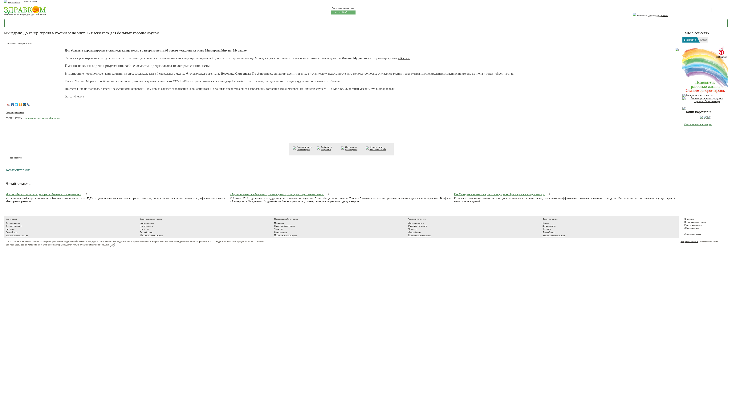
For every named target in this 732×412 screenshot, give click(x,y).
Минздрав (54, 118)
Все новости (16, 158)
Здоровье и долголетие (151, 219)
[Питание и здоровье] (705, 118)
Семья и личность (417, 219)
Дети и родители (416, 223)
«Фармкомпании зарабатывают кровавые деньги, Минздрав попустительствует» (277, 194)
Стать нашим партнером (698, 124)
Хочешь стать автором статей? (378, 148)
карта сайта (14, 2)
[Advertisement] (34, 69)
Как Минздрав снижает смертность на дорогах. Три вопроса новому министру (499, 194)
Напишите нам (30, 1)
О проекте (689, 219)
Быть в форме (147, 223)
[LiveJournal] (28, 104)
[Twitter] (16, 104)
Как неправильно (14, 226)
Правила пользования (695, 222)
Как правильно (13, 223)
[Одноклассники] (20, 104)
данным (219, 89)
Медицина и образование (286, 219)
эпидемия (30, 118)
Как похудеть (146, 226)
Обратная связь (692, 228)
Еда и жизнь (11, 219)
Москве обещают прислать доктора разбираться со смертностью (43, 194)
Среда (546, 223)
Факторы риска (550, 219)
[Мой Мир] (24, 104)
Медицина (279, 223)
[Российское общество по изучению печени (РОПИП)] (701, 118)
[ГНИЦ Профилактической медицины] (708, 118)
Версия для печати (15, 112)
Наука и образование (284, 226)
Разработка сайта (689, 241)
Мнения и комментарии (17, 235)
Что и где (10, 229)
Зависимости (549, 226)
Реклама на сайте (693, 225)
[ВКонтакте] (12, 104)
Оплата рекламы (692, 234)
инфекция (42, 118)
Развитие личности (417, 226)
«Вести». (404, 58)
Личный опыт (12, 232)
